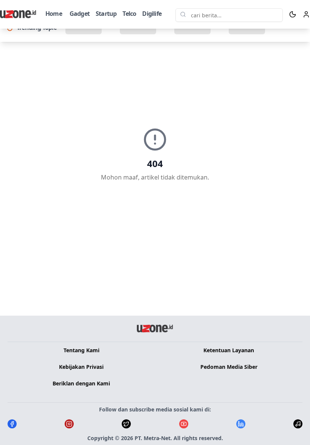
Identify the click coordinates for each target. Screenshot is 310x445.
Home (53, 13)
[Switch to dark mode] (292, 14)
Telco (129, 13)
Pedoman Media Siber (228, 366)
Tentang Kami (81, 350)
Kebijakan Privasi (81, 366)
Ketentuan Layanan (228, 350)
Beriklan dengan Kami (81, 383)
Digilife (151, 13)
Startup (106, 13)
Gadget (80, 13)
